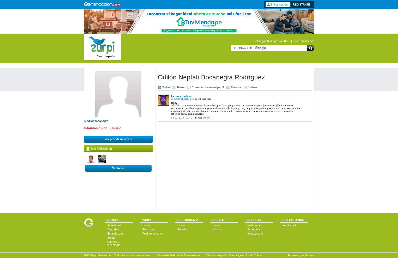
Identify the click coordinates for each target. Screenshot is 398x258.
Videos (253, 87)
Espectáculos (115, 233)
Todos (166, 87)
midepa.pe (254, 225)
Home (146, 225)
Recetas (182, 229)
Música (216, 229)
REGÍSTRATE (301, 4)
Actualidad (114, 225)
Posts (181, 87)
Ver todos (118, 168)
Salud (111, 237)
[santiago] (91, 162)
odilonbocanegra (202, 98)
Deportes (113, 229)
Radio (216, 225)
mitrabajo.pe (255, 233)
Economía (253, 229)
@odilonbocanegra (96, 121)
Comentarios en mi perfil (208, 87)
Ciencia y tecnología (113, 243)
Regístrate (148, 229)
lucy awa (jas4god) (181, 96)
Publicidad (289, 225)
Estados (236, 87)
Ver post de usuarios (118, 139)
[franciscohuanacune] (102, 162)
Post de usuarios (152, 233)
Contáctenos (306, 41)
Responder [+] (205, 117)
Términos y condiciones (301, 255)
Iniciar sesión (279, 4)
